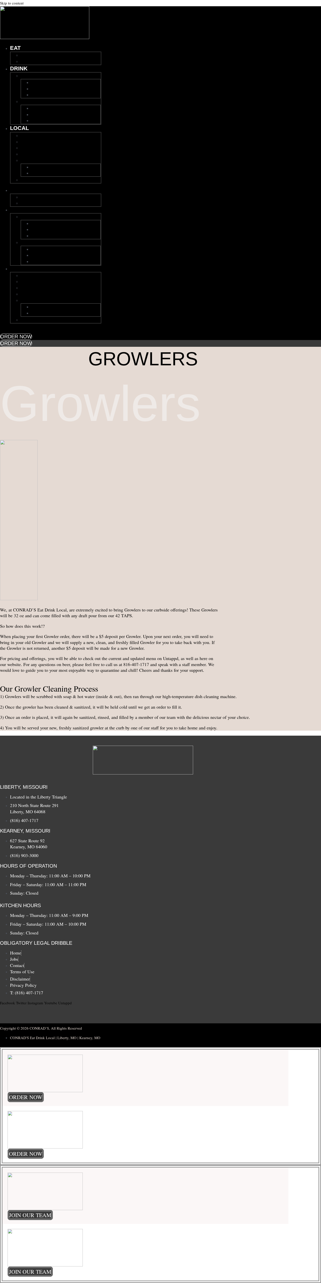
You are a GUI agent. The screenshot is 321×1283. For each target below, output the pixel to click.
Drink (19, 68)
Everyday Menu (36, 55)
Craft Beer (41, 82)
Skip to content (12, 3)
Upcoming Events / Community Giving (59, 141)
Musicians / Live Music (43, 147)
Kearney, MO (34, 101)
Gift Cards (31, 153)
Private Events (35, 135)
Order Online (33, 61)
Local (19, 128)
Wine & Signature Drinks (55, 88)
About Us (30, 179)
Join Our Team (35, 160)
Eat (15, 48)
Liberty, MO (32, 75)
